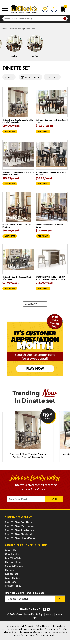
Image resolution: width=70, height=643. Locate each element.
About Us (10, 550)
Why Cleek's (12, 554)
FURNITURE (13, 29)
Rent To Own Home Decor (20, 538)
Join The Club (13, 558)
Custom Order (13, 561)
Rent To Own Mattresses (20, 526)
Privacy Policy (13, 585)
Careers (9, 569)
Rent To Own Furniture (18, 522)
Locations (11, 581)
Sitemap (49, 614)
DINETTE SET (30, 29)
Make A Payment (15, 566)
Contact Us (11, 573)
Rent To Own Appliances (19, 530)
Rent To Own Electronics (19, 534)
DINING (21, 29)
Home (4, 29)
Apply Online (12, 577)
